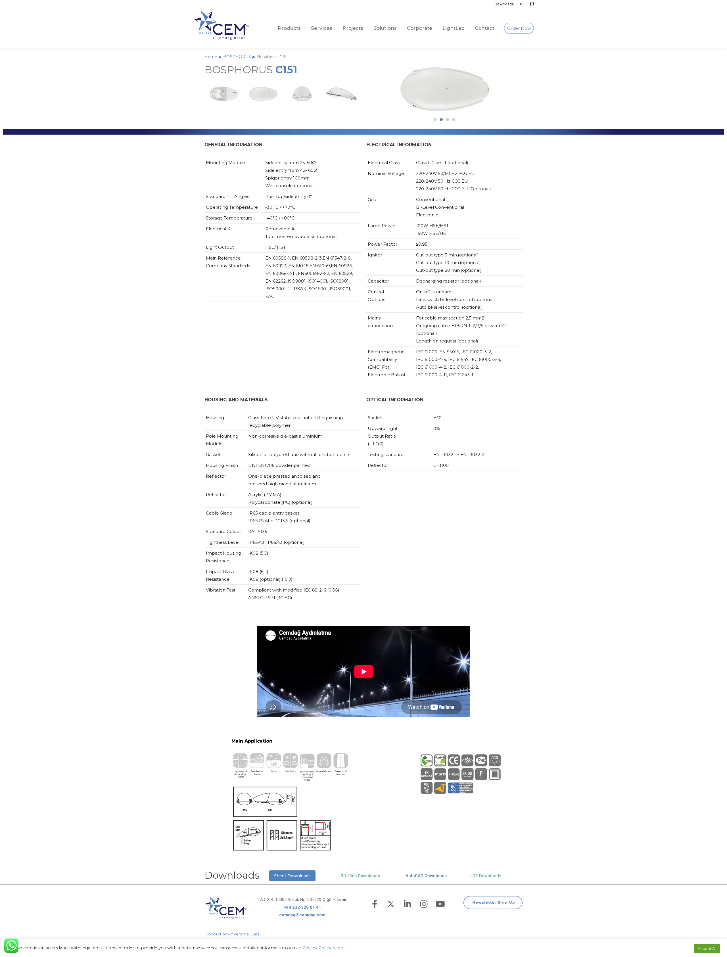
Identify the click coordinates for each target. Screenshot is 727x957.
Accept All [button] (707, 948)
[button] (435, 119)
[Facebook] (374, 904)
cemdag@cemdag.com (302, 915)
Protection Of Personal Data (233, 934)
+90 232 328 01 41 (302, 907)
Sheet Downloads (292, 875)
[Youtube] (440, 904)
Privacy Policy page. (323, 947)
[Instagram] (424, 904)
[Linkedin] (407, 904)
